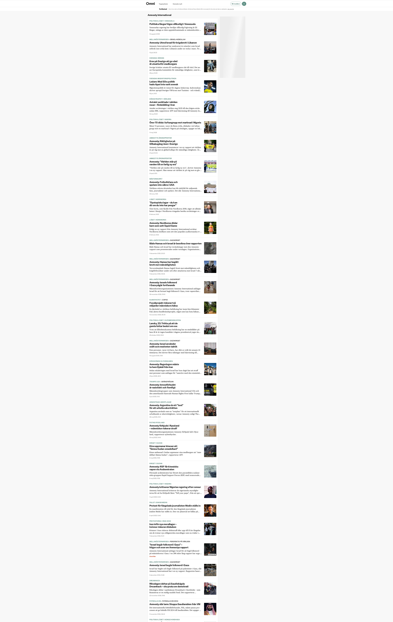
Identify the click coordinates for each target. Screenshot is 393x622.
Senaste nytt (177, 4)
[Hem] (150, 3)
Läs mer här (231, 9)
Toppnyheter (163, 4)
